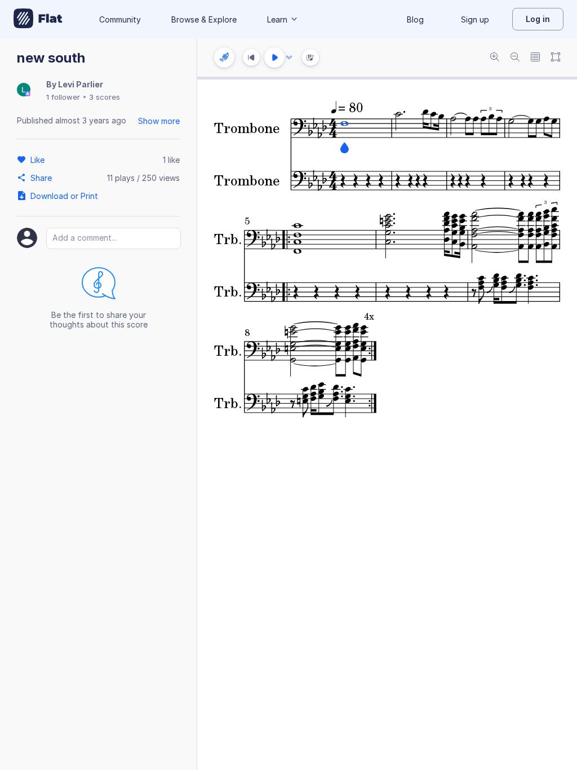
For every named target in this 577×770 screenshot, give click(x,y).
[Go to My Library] (38, 19)
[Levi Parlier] (23, 90)
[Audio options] (289, 57)
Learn (277, 19)
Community (120, 19)
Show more (159, 121)
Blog (415, 19)
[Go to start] (251, 57)
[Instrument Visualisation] (310, 57)
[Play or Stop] (274, 57)
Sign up (475, 19)
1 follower (63, 96)
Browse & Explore (204, 19)
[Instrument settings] (224, 57)
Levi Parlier (80, 84)
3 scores (104, 96)
